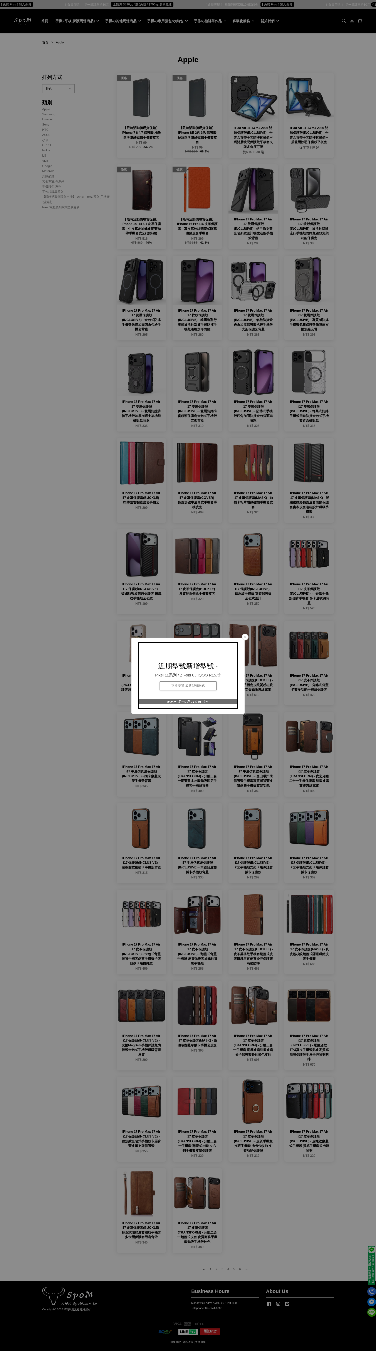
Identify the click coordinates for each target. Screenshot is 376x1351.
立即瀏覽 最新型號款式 (188, 686)
